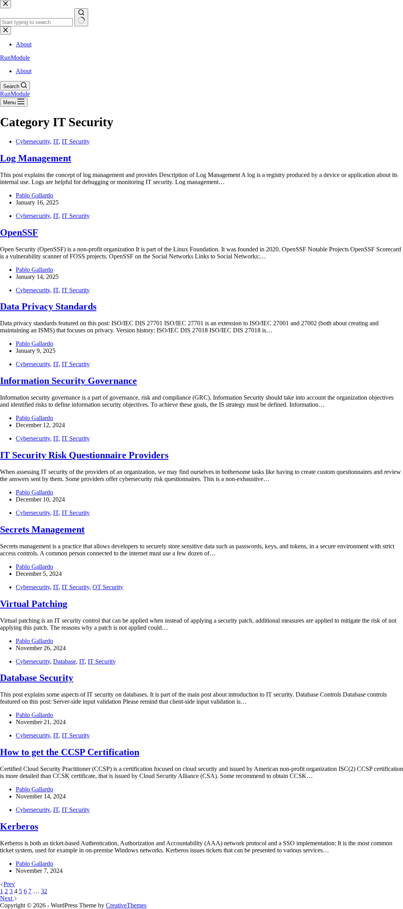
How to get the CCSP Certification (69, 752)
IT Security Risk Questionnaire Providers (84, 455)
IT (56, 141)
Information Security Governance (68, 381)
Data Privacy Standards (48, 306)
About (23, 71)
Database (64, 661)
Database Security (36, 678)
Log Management (35, 158)
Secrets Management (42, 529)
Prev (9, 884)
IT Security (76, 141)
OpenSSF (19, 232)
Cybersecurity (33, 141)
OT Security (107, 587)
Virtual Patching (33, 604)
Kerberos (19, 826)
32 (44, 891)
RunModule (15, 57)
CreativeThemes (126, 905)
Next (7, 898)
